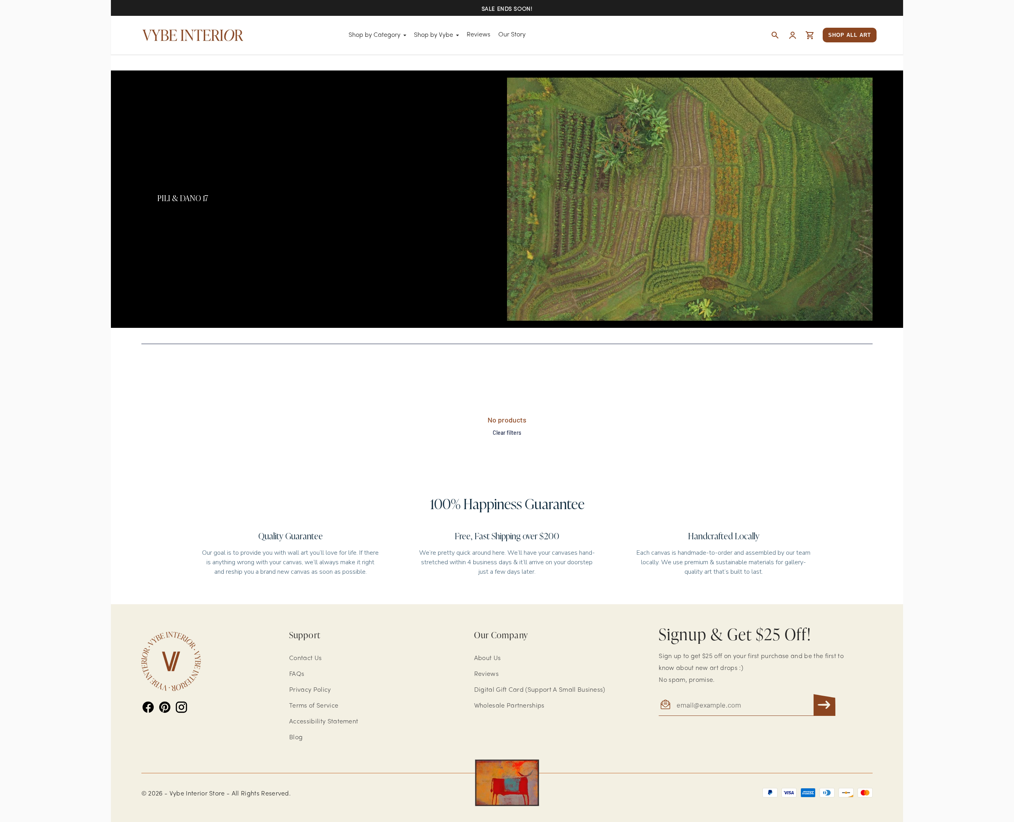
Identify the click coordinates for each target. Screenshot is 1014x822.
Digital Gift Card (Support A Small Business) (539, 690)
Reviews (478, 35)
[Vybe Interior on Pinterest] (165, 707)
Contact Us (305, 658)
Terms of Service (313, 706)
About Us (487, 658)
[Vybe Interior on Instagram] (181, 707)
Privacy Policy (310, 690)
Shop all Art (849, 35)
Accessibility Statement (323, 722)
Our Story (512, 35)
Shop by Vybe (433, 35)
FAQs (296, 674)
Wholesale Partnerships (509, 706)
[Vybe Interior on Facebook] (148, 707)
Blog (296, 737)
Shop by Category (374, 35)
